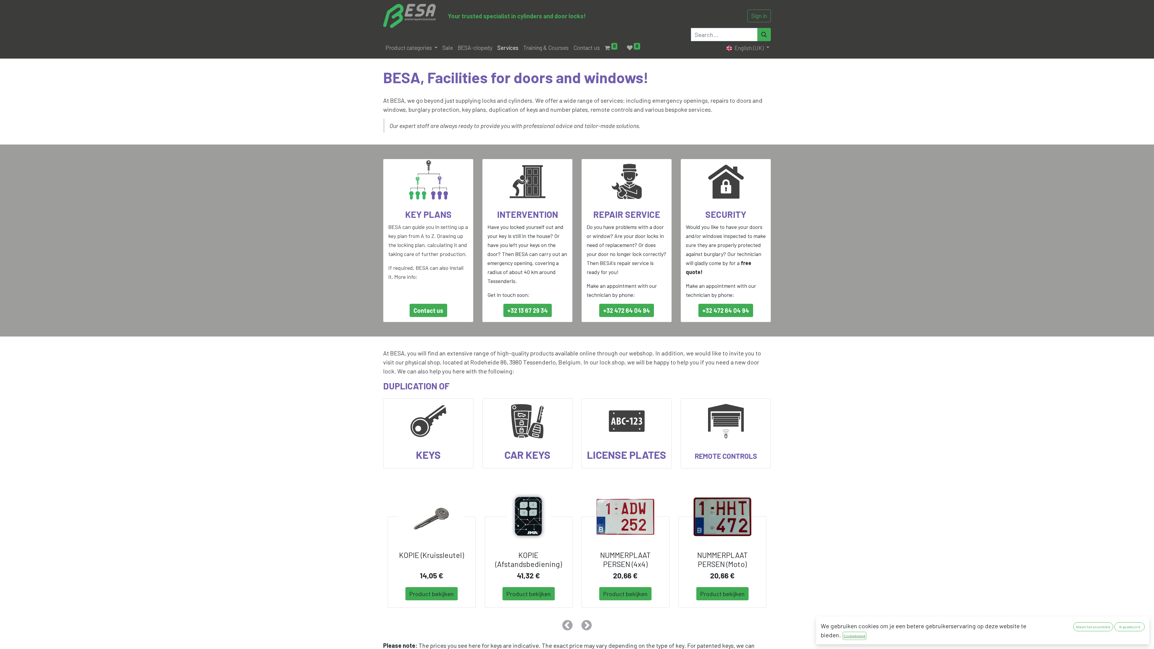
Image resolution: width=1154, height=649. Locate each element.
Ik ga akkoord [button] (1129, 627)
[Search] (764, 34)
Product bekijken (431, 593)
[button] (567, 625)
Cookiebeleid (854, 636)
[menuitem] (447, 48)
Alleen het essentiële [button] (1093, 627)
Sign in (759, 15)
